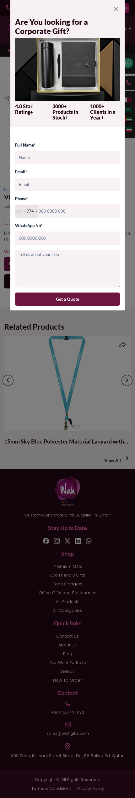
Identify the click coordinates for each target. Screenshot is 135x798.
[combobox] (26, 211)
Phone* (21, 198)
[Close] (116, 9)
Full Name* (25, 145)
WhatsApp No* (28, 225)
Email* (21, 171)
